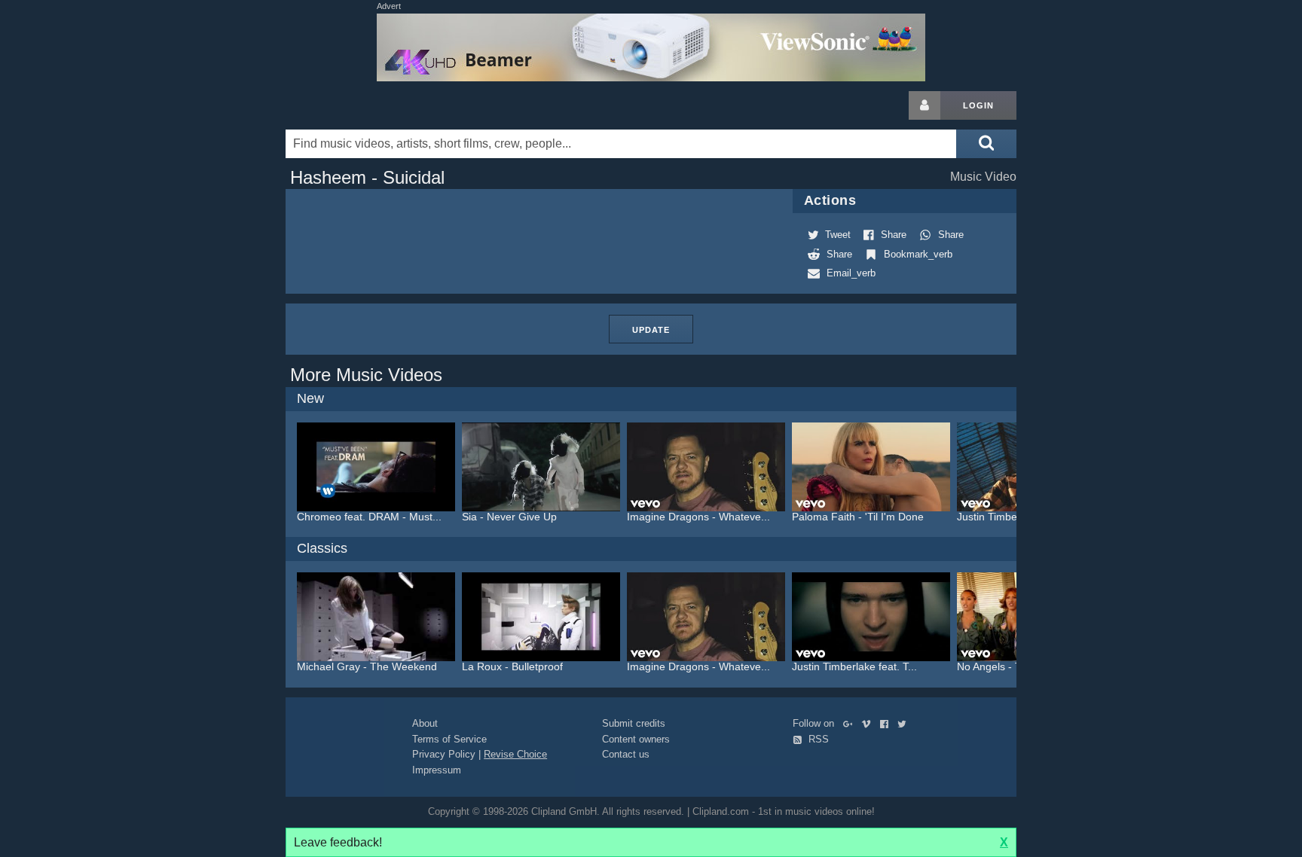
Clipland (365, 105)
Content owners (636, 739)
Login (978, 105)
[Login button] (924, 105)
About (425, 723)
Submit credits (633, 723)
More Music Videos (366, 374)
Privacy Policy (443, 754)
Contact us (625, 754)
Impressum (436, 770)
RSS (817, 739)
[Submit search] (986, 144)
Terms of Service (449, 739)
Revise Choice (515, 754)
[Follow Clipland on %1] (851, 723)
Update (651, 329)
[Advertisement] (1137, 317)
